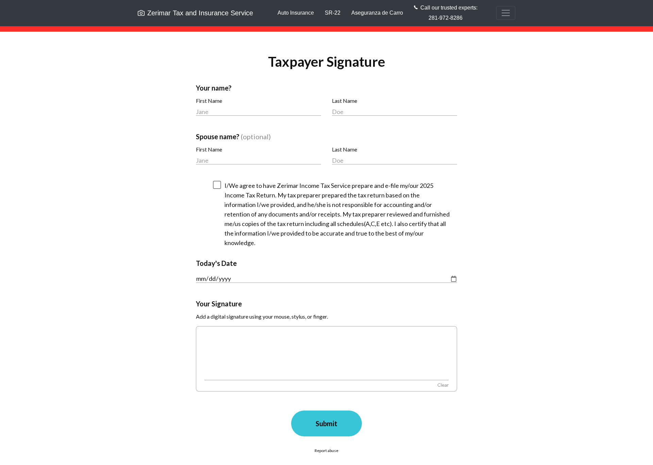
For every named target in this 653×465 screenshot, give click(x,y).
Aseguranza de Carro (377, 13)
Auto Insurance (296, 13)
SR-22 (332, 13)
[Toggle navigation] (505, 13)
